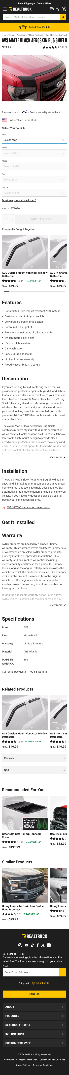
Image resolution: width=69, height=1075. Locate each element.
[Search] (63, 17)
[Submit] (62, 972)
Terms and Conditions (43, 1065)
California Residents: (25, 671)
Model (5, 161)
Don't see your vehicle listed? (19, 200)
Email (6, 966)
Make (4, 147)
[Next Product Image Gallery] (64, 78)
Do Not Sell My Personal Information (20, 1060)
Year (4, 134)
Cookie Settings (23, 1065)
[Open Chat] (52, 9)
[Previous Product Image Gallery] (5, 78)
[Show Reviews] (55, 47)
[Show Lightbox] (34, 78)
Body (4, 174)
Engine (5, 187)
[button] (34, 1007)
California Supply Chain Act (52, 1060)
